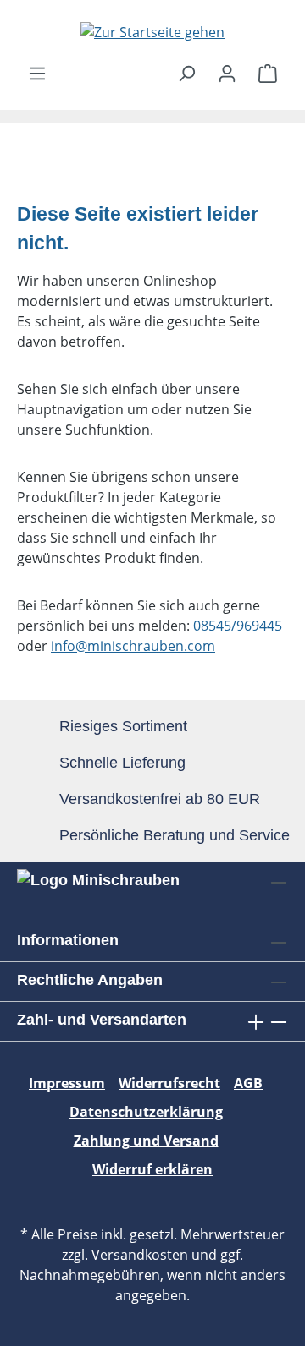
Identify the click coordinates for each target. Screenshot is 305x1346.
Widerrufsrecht (169, 1083)
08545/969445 (237, 625)
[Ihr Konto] (227, 73)
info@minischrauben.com (133, 646)
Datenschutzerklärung (146, 1112)
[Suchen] (186, 73)
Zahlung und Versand (146, 1140)
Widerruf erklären (152, 1169)
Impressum (67, 1083)
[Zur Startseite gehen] (152, 31)
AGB (248, 1083)
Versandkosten (140, 1254)
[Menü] (37, 73)
